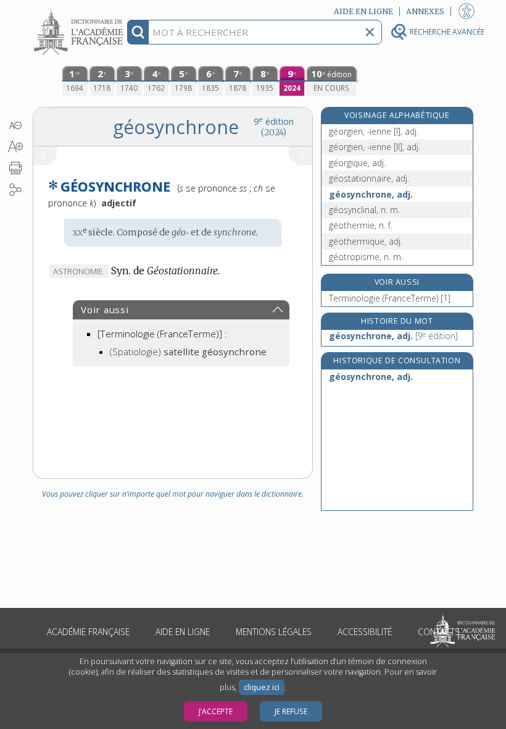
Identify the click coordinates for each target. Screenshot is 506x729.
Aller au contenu (80, 10)
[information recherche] (138, 32)
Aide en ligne (183, 632)
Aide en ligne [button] (363, 11)
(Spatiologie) (188, 351)
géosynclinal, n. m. (364, 210)
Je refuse (291, 711)
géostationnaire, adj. (369, 178)
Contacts (439, 632)
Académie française (88, 632)
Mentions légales (274, 632)
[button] (15, 125)
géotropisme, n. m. (366, 257)
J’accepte (216, 711)
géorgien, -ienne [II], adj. (374, 147)
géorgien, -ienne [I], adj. (373, 131)
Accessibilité (365, 632)
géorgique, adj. (357, 163)
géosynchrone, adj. (371, 194)
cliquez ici (262, 687)
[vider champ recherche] (369, 32)
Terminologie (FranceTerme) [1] (389, 298)
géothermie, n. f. (360, 225)
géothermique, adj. (365, 241)
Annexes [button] (425, 11)
